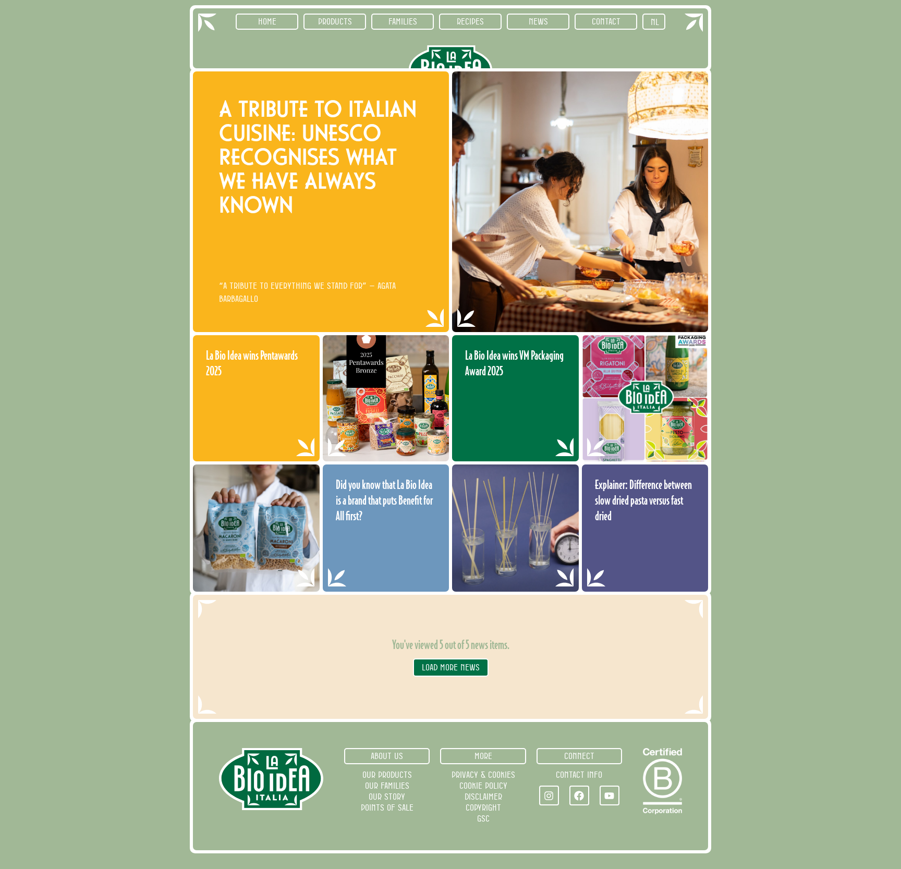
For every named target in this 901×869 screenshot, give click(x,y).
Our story (387, 796)
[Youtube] (609, 795)
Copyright (483, 807)
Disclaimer (483, 796)
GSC (483, 818)
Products (335, 21)
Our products (387, 774)
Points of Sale (387, 807)
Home (267, 21)
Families (402, 21)
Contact (606, 21)
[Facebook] (579, 795)
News (538, 21)
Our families (387, 785)
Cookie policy (483, 785)
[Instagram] (549, 795)
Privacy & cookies (483, 774)
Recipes (470, 21)
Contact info (579, 774)
